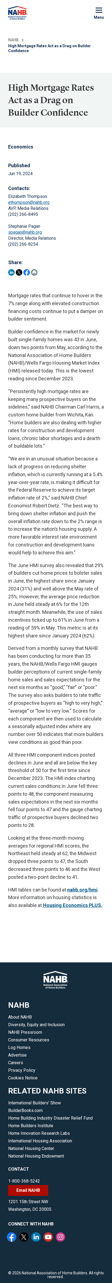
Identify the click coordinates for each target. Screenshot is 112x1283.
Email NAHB (28, 1190)
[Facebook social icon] (12, 1237)
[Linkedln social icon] (36, 1237)
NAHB (13, 40)
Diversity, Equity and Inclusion (36, 1024)
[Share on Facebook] (26, 272)
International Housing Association (40, 1140)
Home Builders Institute (30, 1125)
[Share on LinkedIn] (11, 272)
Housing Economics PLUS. (72, 905)
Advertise (17, 1055)
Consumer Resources (28, 1039)
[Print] (34, 272)
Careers (15, 1062)
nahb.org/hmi (82, 890)
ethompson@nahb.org (28, 202)
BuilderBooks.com (25, 1110)
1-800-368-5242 (24, 1181)
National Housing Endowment (36, 1156)
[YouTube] (48, 1237)
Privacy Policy (21, 1070)
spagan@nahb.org (25, 232)
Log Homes (19, 1047)
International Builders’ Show (34, 1102)
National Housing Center (31, 1148)
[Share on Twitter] (19, 272)
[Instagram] (61, 1237)
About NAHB (20, 1017)
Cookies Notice (23, 1077)
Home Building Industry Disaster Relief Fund (50, 1118)
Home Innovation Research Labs (39, 1133)
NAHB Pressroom (25, 1032)
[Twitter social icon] (24, 1237)
